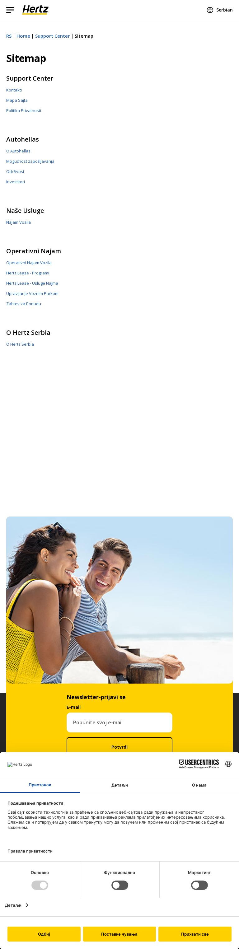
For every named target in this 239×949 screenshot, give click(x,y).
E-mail (74, 707)
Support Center (52, 36)
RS (9, 36)
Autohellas (22, 139)
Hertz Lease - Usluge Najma (32, 283)
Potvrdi (119, 747)
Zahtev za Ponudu (23, 303)
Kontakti (14, 90)
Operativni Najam (33, 251)
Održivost (15, 171)
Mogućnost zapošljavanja (30, 161)
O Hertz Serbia (28, 332)
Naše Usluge (25, 210)
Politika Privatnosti (23, 110)
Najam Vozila (18, 222)
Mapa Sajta (17, 100)
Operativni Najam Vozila (29, 262)
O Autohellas (18, 151)
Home (23, 36)
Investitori (15, 182)
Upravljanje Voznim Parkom (32, 293)
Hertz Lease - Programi (27, 273)
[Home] (35, 10)
